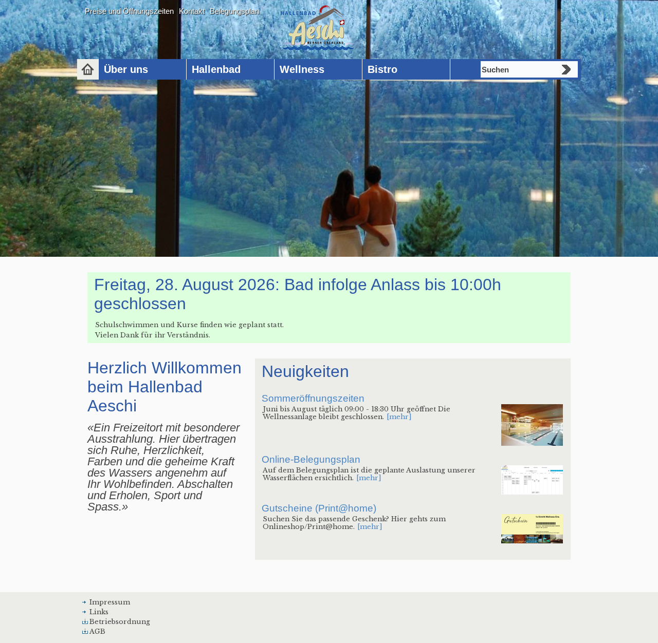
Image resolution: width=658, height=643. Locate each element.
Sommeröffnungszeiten (313, 398)
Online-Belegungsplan (311, 459)
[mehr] (399, 417)
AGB (97, 631)
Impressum (109, 602)
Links (98, 612)
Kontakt (192, 11)
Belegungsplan (234, 11)
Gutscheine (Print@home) (319, 508)
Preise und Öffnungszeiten (129, 11)
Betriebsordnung (119, 622)
